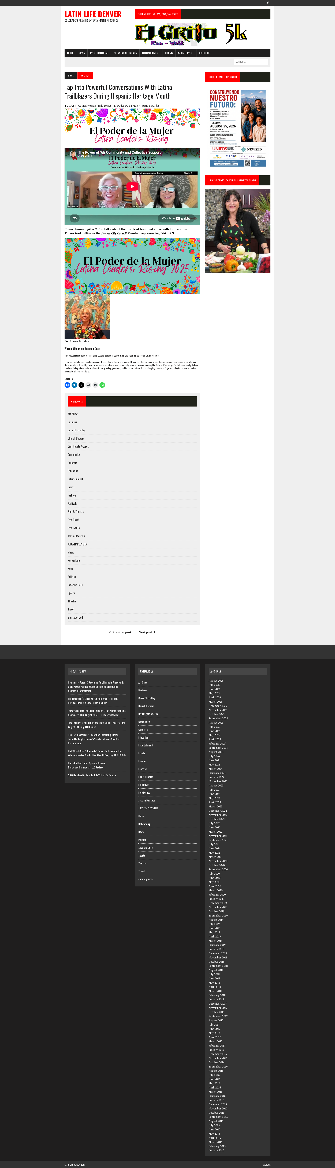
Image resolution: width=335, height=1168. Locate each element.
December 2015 (218, 1104)
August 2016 (216, 1070)
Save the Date (75, 585)
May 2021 (214, 852)
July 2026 (214, 685)
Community (74, 454)
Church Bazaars (76, 438)
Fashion (72, 495)
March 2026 (215, 701)
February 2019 (217, 945)
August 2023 (216, 785)
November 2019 (218, 907)
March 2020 (215, 890)
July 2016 (214, 1075)
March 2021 (215, 856)
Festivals (72, 503)
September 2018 (218, 966)
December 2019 (218, 903)
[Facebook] (267, 2)
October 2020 (217, 865)
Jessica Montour (76, 536)
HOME (70, 53)
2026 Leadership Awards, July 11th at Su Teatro (92, 775)
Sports (71, 593)
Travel (71, 609)
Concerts (72, 463)
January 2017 (216, 1049)
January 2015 (216, 1150)
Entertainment (151, 53)
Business (72, 422)
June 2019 (214, 928)
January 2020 (216, 898)
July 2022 (214, 823)
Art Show (72, 414)
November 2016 (218, 1058)
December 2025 (218, 705)
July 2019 (214, 924)
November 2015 (218, 1108)
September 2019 (218, 915)
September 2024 (218, 747)
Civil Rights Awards (78, 446)
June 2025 (214, 731)
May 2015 (214, 1133)
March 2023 (215, 806)
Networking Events (125, 53)
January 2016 (216, 1100)
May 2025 (214, 735)
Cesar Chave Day (76, 430)
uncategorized (75, 617)
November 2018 (218, 957)
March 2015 (215, 1142)
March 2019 (215, 940)
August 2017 (216, 1020)
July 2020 (214, 873)
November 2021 (218, 836)
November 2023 (218, 781)
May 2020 (214, 882)
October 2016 (217, 1062)
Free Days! (73, 520)
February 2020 (217, 894)
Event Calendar (99, 53)
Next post (145, 632)
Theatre (72, 601)
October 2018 (217, 961)
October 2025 (217, 714)
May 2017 (214, 1033)
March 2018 (215, 991)
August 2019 (216, 919)
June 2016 (214, 1079)
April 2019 (215, 936)
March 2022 (215, 831)
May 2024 (214, 764)
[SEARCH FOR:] (251, 61)
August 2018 (216, 970)
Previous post (122, 632)
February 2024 (217, 773)
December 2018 (218, 953)
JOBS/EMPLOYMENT (78, 544)
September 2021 (218, 840)
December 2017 (218, 1003)
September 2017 (218, 1016)
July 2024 (214, 756)
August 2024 (216, 752)
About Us (204, 53)
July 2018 (214, 974)
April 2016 (215, 1087)
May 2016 (214, 1083)
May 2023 (214, 798)
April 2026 (215, 697)
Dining (169, 53)
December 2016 (218, 1054)
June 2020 (214, 877)
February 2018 (217, 995)
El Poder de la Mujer (127, 105)
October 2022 (217, 819)
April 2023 (215, 802)
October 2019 (217, 911)
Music (71, 552)
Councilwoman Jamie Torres (94, 105)
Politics (72, 577)
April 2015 (215, 1138)
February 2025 (217, 743)
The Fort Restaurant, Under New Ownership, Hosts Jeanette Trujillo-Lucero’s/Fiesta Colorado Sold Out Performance (94, 739)
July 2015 (214, 1125)
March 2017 (215, 1041)
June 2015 (214, 1129)
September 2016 (218, 1066)
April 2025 (215, 739)
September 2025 (218, 718)
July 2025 (214, 726)
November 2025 (218, 710)
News (82, 53)
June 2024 (214, 760)
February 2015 (217, 1146)
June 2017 (214, 1028)
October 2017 (217, 1012)
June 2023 (214, 794)
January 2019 (216, 949)
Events (71, 487)
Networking (74, 560)
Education (73, 471)
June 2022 (214, 827)
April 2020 (215, 886)
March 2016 (215, 1091)
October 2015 (217, 1112)
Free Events (74, 528)
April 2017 (215, 1037)
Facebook (266, 1164)
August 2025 (216, 722)
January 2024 (216, 777)
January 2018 (216, 999)
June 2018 (214, 978)
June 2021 (214, 848)
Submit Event (186, 53)
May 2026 (214, 693)
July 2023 (214, 789)
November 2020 (218, 861)
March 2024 (215, 768)
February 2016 (217, 1096)
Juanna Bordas (150, 105)
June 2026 (214, 689)
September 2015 (218, 1117)
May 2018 (214, 982)
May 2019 (214, 932)
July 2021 (214, 844)
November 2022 (218, 815)
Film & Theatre (76, 511)
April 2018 (215, 987)
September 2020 (218, 869)
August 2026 (216, 680)
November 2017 (218, 1007)
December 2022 (218, 810)
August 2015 (216, 1121)
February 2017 (217, 1045)
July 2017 (214, 1024)
